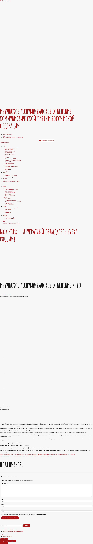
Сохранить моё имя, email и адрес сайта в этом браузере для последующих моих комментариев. (24, 514)
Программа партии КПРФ (10, 158)
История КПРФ (8, 161)
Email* (2, 504)
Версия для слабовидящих (47, 140)
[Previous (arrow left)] (2, 543)
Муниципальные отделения (11, 175)
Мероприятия (8, 171)
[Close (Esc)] (2, 541)
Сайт (2, 509)
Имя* (2, 499)
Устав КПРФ (7, 157)
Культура (5, 178)
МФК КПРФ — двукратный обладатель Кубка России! (39, 235)
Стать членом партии (9, 177)
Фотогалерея (8, 168)
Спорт (4, 180)
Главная (4, 145)
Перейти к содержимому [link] (5, 0)
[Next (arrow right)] (6, 543)
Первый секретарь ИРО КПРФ (11, 148)
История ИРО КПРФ (9, 163)
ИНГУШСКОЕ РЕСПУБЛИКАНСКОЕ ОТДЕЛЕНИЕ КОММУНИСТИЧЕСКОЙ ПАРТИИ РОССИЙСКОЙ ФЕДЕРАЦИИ (37, 118)
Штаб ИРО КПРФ (9, 149)
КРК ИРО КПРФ (8, 152)
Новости (4, 165)
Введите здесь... (4, 483)
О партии (5, 155)
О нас (4, 146)
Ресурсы (4, 172)
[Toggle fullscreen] (10, 541)
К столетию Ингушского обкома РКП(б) (11, 181)
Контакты (5, 174)
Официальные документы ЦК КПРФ (13, 160)
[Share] (6, 541)
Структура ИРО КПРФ (10, 151)
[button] (46, 184)
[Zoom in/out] (14, 541)
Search (1, 525)
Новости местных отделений (11, 166)
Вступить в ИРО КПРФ (10, 154)
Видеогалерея (8, 169)
